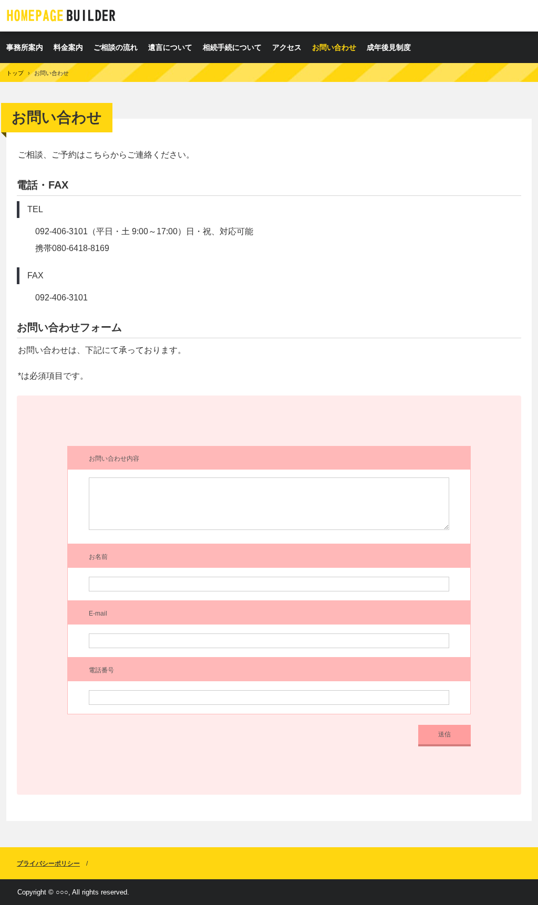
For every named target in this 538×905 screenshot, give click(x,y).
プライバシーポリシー (48, 863)
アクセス (287, 47)
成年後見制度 (389, 47)
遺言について (170, 47)
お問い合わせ (334, 47)
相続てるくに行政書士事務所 (61, 15)
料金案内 (68, 47)
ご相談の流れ (116, 47)
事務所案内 (24, 47)
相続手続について (232, 47)
